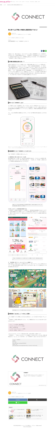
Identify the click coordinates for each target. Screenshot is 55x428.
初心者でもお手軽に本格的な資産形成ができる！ (23, 30)
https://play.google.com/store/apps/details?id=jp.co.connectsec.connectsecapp (25, 345)
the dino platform (28, 426)
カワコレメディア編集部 (16, 34)
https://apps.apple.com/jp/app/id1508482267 (19, 343)
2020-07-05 (14, 33)
